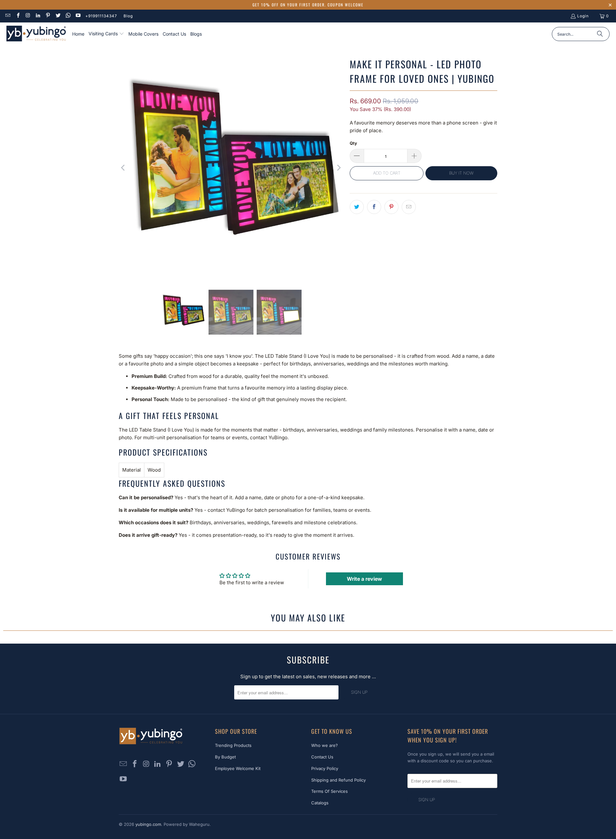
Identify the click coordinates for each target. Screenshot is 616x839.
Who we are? (324, 745)
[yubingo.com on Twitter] (57, 15)
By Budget (225, 756)
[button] (106, 34)
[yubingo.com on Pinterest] (47, 15)
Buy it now (461, 173)
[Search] (600, 34)
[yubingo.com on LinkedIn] (37, 15)
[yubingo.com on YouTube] (78, 15)
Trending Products (233, 745)
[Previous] (123, 168)
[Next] (338, 168)
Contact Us (322, 756)
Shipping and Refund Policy (338, 780)
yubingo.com (148, 824)
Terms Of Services (329, 791)
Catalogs (320, 802)
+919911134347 (101, 15)
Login (583, 15)
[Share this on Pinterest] (391, 207)
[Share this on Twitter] (357, 207)
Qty (353, 143)
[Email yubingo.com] (7, 15)
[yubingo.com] (36, 34)
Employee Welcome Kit (238, 768)
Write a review (364, 579)
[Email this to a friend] (409, 207)
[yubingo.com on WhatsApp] (68, 15)
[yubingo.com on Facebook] (17, 15)
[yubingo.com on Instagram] (27, 15)
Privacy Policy (324, 768)
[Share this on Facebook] (374, 207)
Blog (128, 15)
